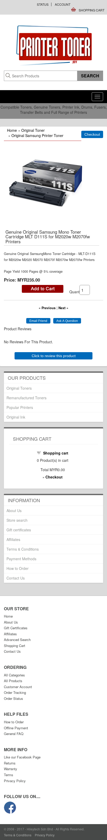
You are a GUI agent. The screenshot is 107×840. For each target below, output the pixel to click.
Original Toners (19, 388)
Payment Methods (21, 558)
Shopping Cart (91, 10)
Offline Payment (16, 727)
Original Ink (15, 417)
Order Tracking (15, 692)
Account (62, 4)
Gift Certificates (16, 627)
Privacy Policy (15, 780)
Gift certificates (18, 529)
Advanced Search (17, 639)
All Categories (14, 675)
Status (43, 4)
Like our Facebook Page (22, 757)
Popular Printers (19, 407)
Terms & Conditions (22, 549)
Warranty (10, 768)
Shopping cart (55, 453)
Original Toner (33, 130)
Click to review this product (54, 356)
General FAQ (13, 733)
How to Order (17, 568)
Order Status (13, 698)
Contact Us (15, 578)
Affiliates (13, 539)
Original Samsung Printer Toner (37, 135)
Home (12, 130)
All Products (13, 680)
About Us (14, 510)
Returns (10, 763)
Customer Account (18, 686)
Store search (17, 520)
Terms (8, 774)
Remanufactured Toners (26, 397)
